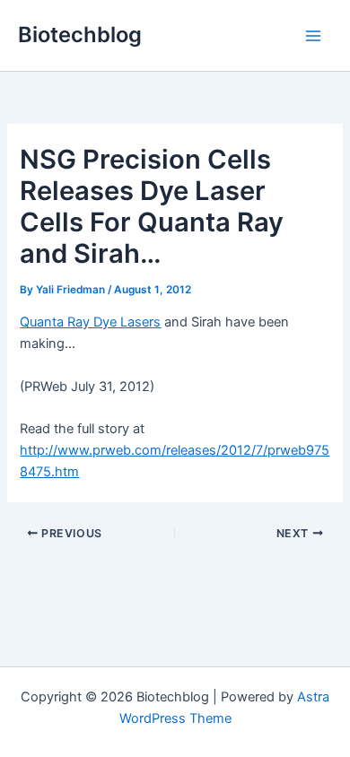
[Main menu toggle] (313, 36)
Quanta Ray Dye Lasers (90, 322)
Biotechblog (80, 35)
